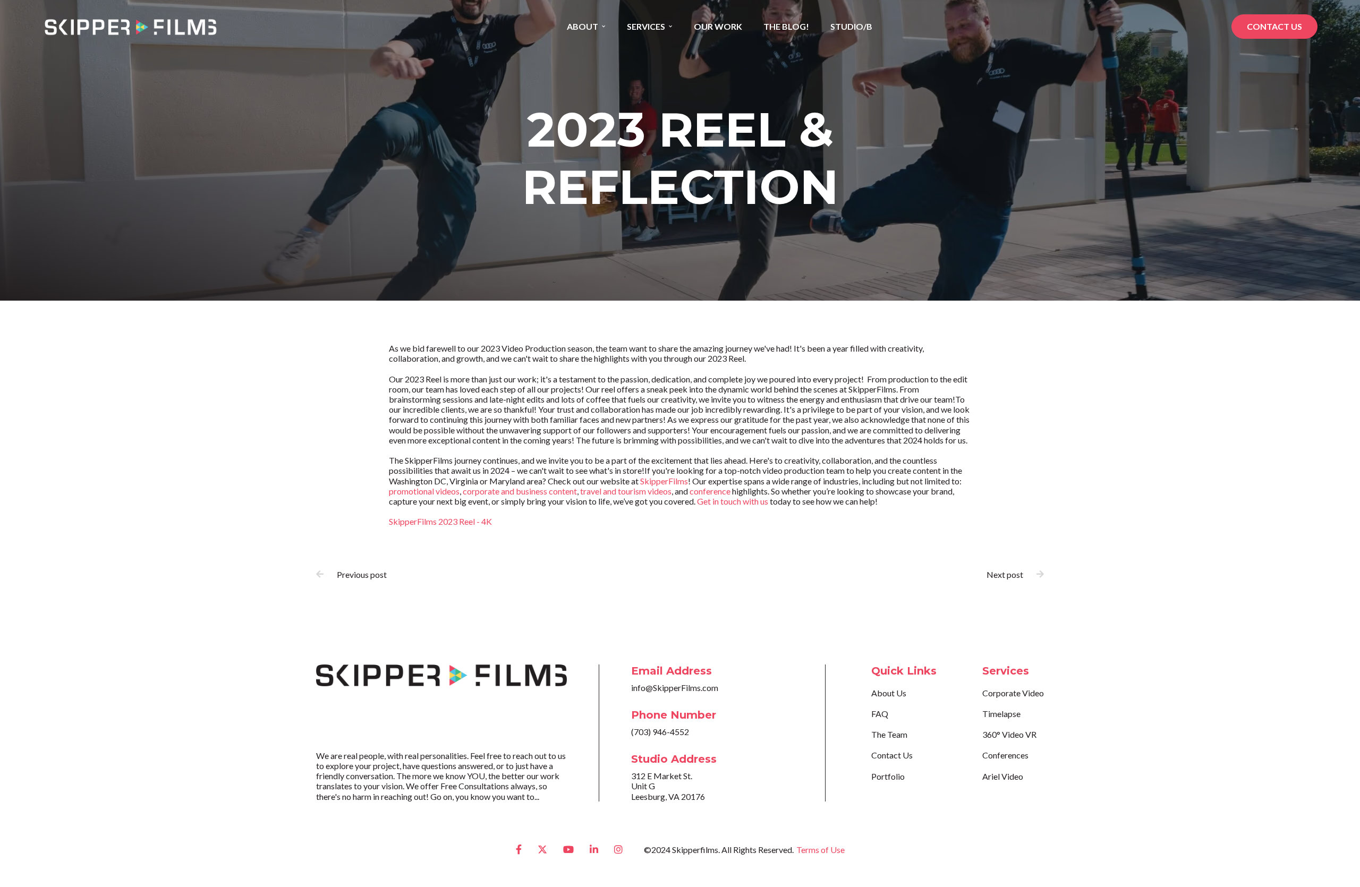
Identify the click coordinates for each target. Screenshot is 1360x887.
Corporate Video (1013, 693)
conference (710, 491)
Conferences (1005, 755)
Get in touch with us (732, 501)
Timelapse (1001, 714)
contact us (1274, 26)
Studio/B (851, 26)
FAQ (879, 714)
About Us (888, 693)
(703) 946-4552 (660, 732)
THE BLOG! (786, 26)
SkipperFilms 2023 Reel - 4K (440, 521)
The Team (889, 734)
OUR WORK (718, 26)
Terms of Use (820, 850)
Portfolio (888, 776)
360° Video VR (1009, 734)
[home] (130, 27)
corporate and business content (520, 491)
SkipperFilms (664, 481)
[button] (586, 26)
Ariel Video (1002, 776)
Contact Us (892, 755)
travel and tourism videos (626, 491)
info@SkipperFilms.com (674, 688)
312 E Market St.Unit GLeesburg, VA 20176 (668, 786)
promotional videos (424, 491)
